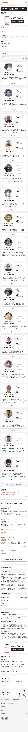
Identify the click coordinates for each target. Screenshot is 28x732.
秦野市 (5, 669)
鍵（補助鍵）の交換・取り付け (7, 681)
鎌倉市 (18, 664)
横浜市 (17, 671)
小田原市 (13, 664)
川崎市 (22, 664)
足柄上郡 (7, 661)
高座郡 (2, 666)
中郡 (2, 669)
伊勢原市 (3, 664)
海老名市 (8, 664)
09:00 (12, 37)
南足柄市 (3, 671)
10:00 (17, 37)
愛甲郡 (2, 661)
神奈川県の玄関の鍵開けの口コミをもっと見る (14, 559)
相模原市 (7, 666)
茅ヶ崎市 (21, 666)
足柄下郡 (12, 661)
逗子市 (16, 666)
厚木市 (17, 661)
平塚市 (10, 669)
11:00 (22, 37)
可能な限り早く (5, 37)
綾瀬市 (21, 661)
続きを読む (24, 516)
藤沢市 (14, 669)
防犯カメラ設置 (19, 681)
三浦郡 (18, 669)
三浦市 (23, 669)
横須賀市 (12, 671)
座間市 (12, 666)
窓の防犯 (3, 685)
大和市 (7, 671)
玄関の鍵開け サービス (5, 508)
